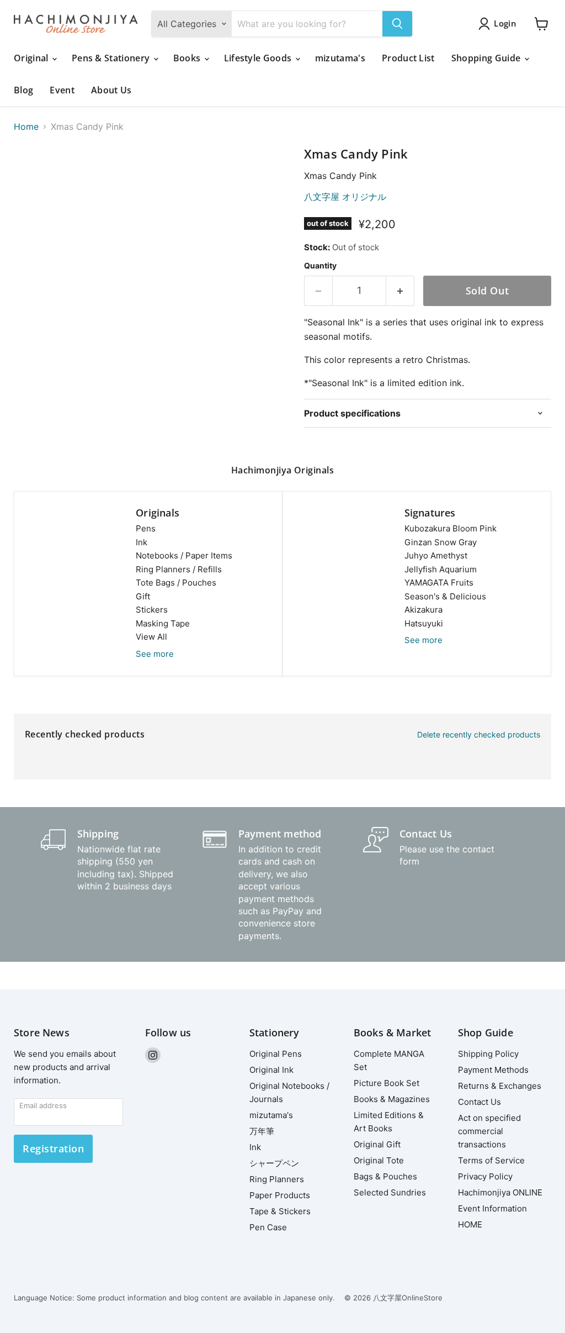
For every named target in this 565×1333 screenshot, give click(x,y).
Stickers (152, 609)
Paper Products (279, 1195)
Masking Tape (163, 623)
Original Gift (377, 1144)
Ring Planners (276, 1179)
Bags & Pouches (385, 1176)
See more (155, 654)
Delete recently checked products (478, 734)
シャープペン (274, 1163)
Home (26, 126)
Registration (53, 1148)
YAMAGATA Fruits (438, 582)
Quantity (320, 265)
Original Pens (275, 1054)
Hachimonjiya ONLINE (500, 1192)
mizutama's (340, 58)
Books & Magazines (392, 1099)
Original (32, 58)
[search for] (397, 23)
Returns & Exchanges (499, 1086)
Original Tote (379, 1160)
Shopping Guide (487, 58)
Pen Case (268, 1227)
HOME (470, 1224)
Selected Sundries (390, 1192)
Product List (408, 58)
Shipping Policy (488, 1054)
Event (62, 90)
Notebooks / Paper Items (184, 555)
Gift (143, 596)
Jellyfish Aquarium (440, 569)
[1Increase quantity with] (400, 291)
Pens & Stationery (112, 58)
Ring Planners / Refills (179, 569)
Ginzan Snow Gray (440, 542)
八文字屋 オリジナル (345, 196)
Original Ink (271, 1070)
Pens (146, 528)
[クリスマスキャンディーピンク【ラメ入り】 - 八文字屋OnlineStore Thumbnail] (146, 174)
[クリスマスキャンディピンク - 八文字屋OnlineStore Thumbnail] (30, 174)
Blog (23, 90)
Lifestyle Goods (259, 58)
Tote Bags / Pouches (176, 582)
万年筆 (261, 1131)
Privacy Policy (485, 1176)
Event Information (492, 1208)
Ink (141, 542)
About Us (111, 90)
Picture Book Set (386, 1083)
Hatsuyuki (423, 623)
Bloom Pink (450, 528)
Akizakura (423, 609)
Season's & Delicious (445, 596)
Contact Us (479, 1102)
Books (188, 58)
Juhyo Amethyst (435, 555)
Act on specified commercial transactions (489, 1131)
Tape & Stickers (280, 1211)
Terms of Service (491, 1160)
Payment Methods (493, 1070)
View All (151, 636)
